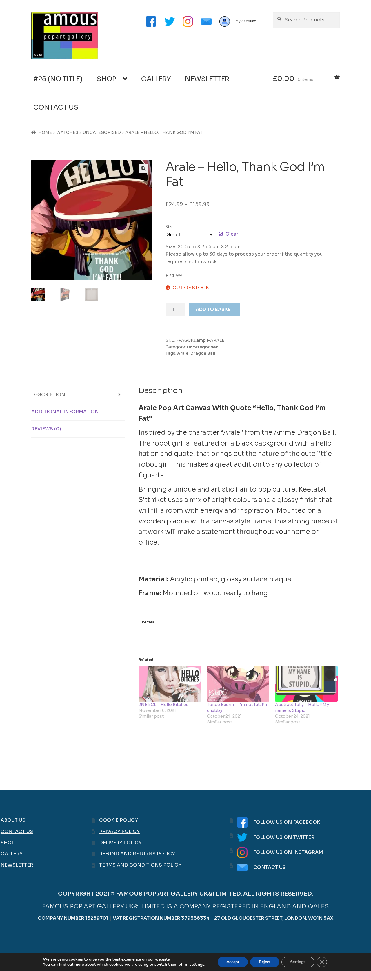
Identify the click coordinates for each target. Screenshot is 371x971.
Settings (297, 962)
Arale (182, 353)
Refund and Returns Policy (137, 854)
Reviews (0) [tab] (46, 429)
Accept (232, 962)
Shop (106, 79)
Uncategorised (102, 132)
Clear (231, 234)
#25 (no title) (58, 79)
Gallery (156, 79)
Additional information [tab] (65, 412)
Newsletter (207, 79)
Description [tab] (48, 395)
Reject (264, 962)
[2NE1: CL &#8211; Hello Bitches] (170, 684)
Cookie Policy (118, 820)
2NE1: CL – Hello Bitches (163, 704)
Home (45, 132)
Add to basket (214, 309)
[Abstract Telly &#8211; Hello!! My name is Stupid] (306, 684)
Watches (67, 132)
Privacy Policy (119, 831)
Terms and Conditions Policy (140, 865)
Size (170, 226)
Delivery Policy (120, 843)
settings (197, 964)
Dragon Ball (202, 353)
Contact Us (56, 107)
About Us (13, 820)
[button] (143, 168)
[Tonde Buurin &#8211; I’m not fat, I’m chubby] (238, 684)
